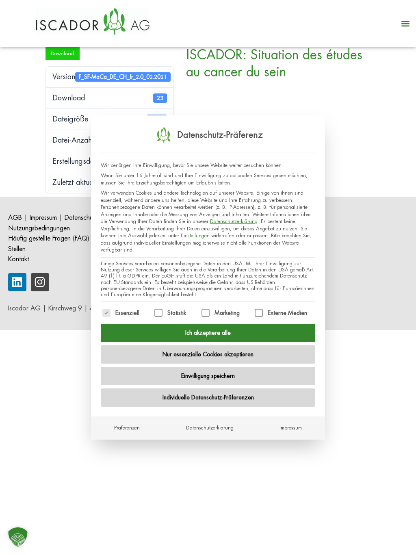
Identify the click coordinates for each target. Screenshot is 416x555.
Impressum (291, 427)
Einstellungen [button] (195, 235)
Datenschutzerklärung (234, 221)
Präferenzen (127, 427)
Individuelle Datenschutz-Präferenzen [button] (208, 397)
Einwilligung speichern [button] (208, 376)
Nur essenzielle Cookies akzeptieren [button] (208, 354)
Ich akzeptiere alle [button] (208, 333)
